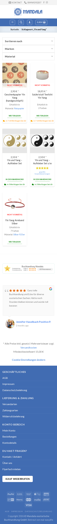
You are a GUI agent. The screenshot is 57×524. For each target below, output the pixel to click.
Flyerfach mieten (11, 469)
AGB (5, 377)
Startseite (14, 29)
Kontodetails (9, 442)
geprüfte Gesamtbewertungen (42, 173)
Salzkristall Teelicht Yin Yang (42, 96)
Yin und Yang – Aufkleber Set (14, 162)
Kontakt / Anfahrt (12, 456)
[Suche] (21, 22)
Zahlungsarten (10, 410)
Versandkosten (28, 347)
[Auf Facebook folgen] (44, 2)
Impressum (8, 383)
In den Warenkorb (15, 179)
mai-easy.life (47, 519)
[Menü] (12, 22)
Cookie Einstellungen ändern (28, 359)
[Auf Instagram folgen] (47, 2)
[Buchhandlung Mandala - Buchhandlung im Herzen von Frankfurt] (28, 11)
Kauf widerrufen (18, 478)
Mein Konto (8, 430)
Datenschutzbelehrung (14, 390)
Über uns (7, 462)
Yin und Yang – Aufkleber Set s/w (42, 162)
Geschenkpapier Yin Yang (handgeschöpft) (14, 97)
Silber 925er (19, 234)
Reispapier (19, 108)
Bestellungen (9, 436)
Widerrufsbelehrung (13, 416)
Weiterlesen (15, 116)
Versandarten (9, 404)
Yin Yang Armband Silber (14, 222)
